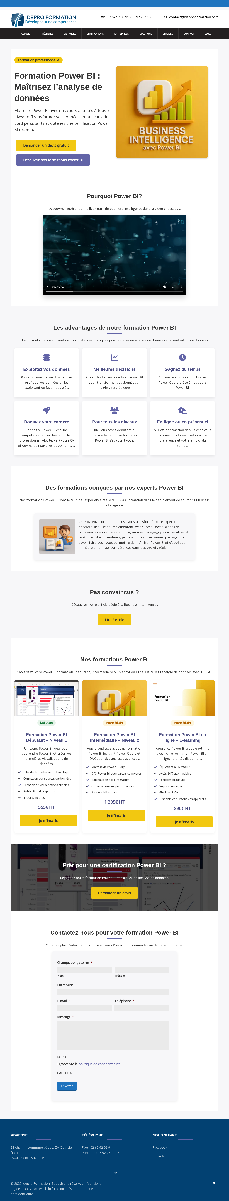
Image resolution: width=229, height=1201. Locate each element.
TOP (114, 1172)
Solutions (146, 33)
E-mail (63, 1001)
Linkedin (159, 1156)
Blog (208, 33)
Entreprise (65, 985)
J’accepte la (90, 1064)
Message (65, 1017)
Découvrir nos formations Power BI (53, 160)
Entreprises (121, 33)
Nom (60, 975)
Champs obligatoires (75, 963)
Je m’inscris (48, 820)
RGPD (61, 1057)
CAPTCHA (64, 1073)
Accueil (25, 33)
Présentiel (47, 33)
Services (168, 33)
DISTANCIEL (70, 33)
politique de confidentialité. (100, 1064)
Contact (189, 33)
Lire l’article (114, 619)
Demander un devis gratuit (46, 145)
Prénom (120, 975)
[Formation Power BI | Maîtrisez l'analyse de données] (44, 19)
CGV (28, 1188)
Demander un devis (114, 892)
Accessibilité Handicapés (53, 1188)
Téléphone (124, 1001)
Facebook (160, 1147)
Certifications (95, 33)
